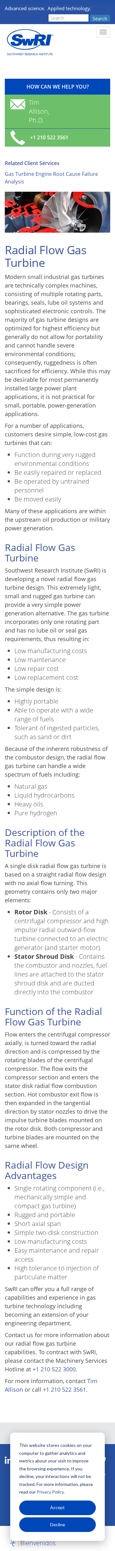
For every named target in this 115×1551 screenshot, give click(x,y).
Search (100, 19)
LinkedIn (8, 1460)
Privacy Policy (50, 1492)
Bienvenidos (38, 1543)
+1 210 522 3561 (64, 1389)
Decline (57, 1524)
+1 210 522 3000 (54, 1369)
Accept (57, 1507)
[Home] (29, 42)
